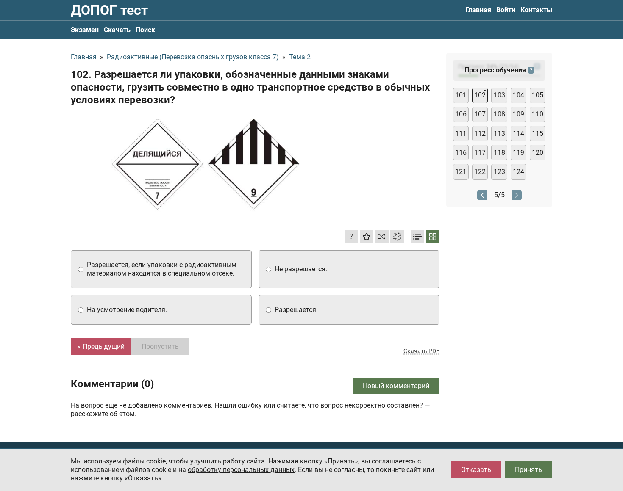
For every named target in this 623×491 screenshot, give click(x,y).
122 (480, 172)
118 (499, 153)
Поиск (145, 30)
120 (537, 153)
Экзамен (85, 30)
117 (480, 153)
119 (518, 153)
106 (461, 114)
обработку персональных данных (241, 470)
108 (499, 114)
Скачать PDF (421, 351)
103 (499, 95)
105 (537, 95)
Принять (528, 470)
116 (461, 153)
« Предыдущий (101, 346)
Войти (505, 10)
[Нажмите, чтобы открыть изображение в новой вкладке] (206, 163)
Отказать (476, 470)
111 (461, 134)
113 (499, 134)
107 (480, 114)
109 (518, 114)
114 (518, 134)
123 (499, 172)
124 (518, 172)
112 (480, 134)
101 (461, 95)
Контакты (536, 10)
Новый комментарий (396, 386)
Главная (478, 10)
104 (518, 95)
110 (537, 114)
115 (537, 134)
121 (461, 172)
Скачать (117, 30)
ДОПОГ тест (109, 10)
